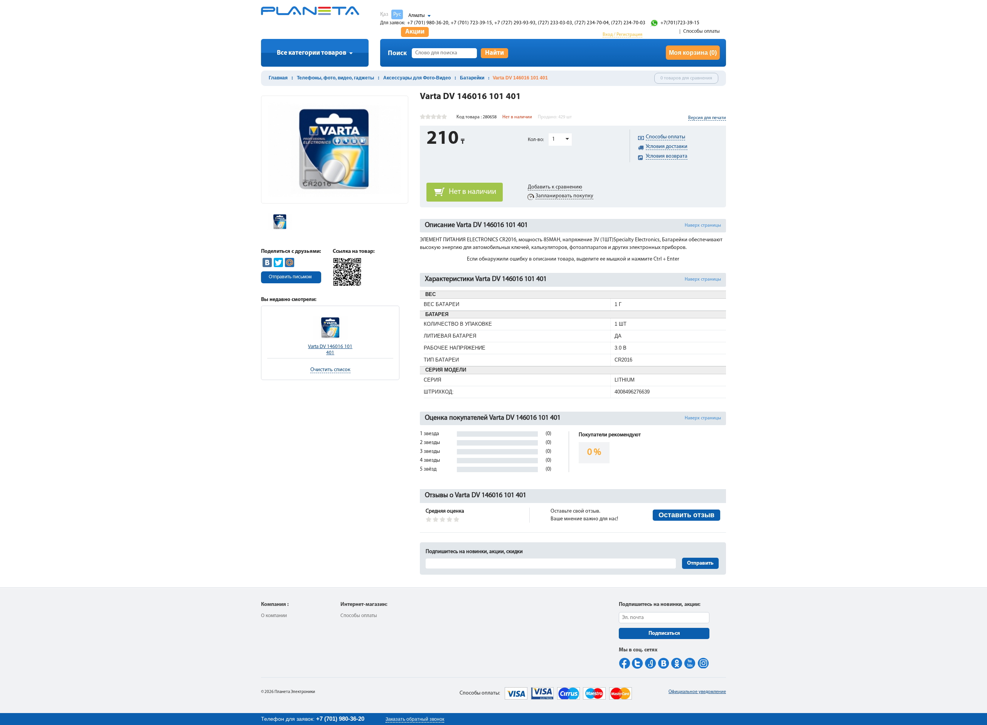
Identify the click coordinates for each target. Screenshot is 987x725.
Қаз (384, 14)
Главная (278, 78)
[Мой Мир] (289, 262)
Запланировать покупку (564, 196)
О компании (274, 615)
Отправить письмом (290, 276)
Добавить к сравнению (555, 187)
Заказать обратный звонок (415, 719)
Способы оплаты (701, 31)
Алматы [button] (416, 15)
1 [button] (553, 139)
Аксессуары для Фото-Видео (417, 78)
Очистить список (330, 370)
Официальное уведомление (697, 692)
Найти (494, 53)
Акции (414, 32)
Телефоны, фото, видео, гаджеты (335, 78)
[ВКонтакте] (267, 262)
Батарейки (472, 78)
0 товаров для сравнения (686, 78)
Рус (397, 14)
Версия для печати (707, 118)
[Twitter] (278, 262)
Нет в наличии (472, 192)
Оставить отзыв (686, 515)
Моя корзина (693, 52)
